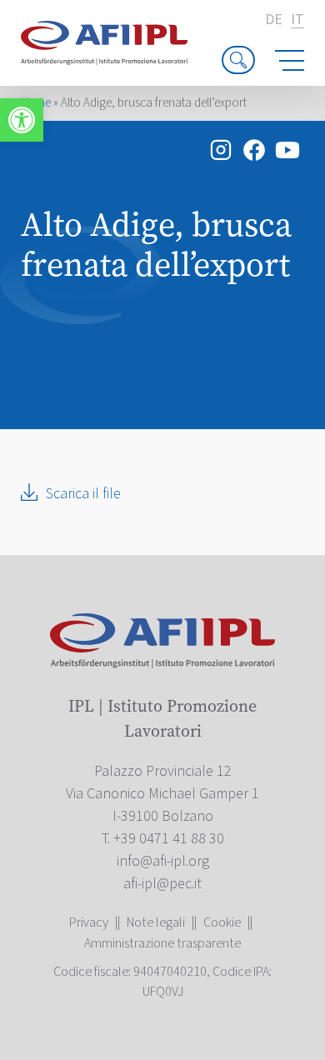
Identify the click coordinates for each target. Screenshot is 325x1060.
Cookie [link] (222, 922)
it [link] (297, 20)
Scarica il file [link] (83, 493)
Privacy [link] (88, 922)
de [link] (273, 20)
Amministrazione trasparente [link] (162, 943)
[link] (21, 120)
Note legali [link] (156, 922)
